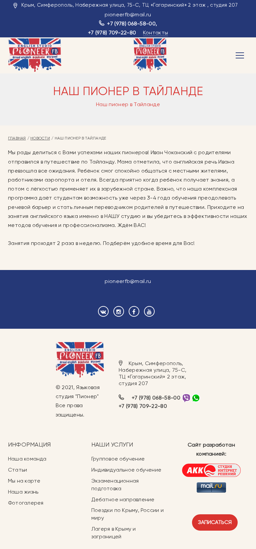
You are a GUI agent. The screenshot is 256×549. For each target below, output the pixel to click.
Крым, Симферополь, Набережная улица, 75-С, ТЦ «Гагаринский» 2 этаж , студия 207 (129, 5)
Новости (40, 138)
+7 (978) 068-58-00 (131, 23)
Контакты (155, 32)
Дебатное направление (122, 499)
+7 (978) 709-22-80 (112, 32)
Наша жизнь (23, 492)
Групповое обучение (118, 459)
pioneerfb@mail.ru (128, 14)
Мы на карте (24, 481)
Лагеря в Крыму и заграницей (113, 533)
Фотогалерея (25, 503)
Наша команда (27, 459)
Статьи (17, 470)
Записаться (215, 522)
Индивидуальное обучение (126, 470)
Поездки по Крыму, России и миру (127, 514)
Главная (17, 138)
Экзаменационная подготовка (115, 485)
